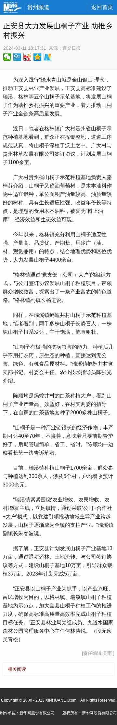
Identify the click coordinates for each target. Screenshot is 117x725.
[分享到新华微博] (48, 57)
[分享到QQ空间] (37, 57)
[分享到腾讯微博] (17, 57)
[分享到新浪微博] (27, 57)
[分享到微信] (7, 57)
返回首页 (102, 7)
